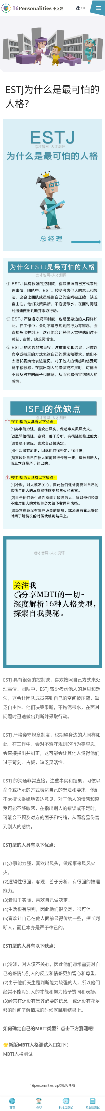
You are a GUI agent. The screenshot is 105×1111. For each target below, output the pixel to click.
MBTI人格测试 (18, 1054)
